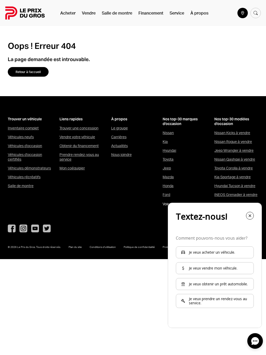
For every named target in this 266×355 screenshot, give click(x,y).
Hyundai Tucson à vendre (234, 186)
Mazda (168, 177)
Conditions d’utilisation (103, 246)
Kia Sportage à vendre (232, 177)
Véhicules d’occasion (25, 146)
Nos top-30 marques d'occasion (180, 121)
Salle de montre (117, 13)
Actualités (119, 146)
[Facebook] (12, 228)
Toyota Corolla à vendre (233, 168)
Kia (165, 142)
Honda (168, 186)
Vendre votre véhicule (77, 137)
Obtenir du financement (79, 146)
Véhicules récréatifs (24, 177)
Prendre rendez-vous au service (79, 157)
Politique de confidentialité (139, 246)
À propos (199, 13)
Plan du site (75, 246)
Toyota (168, 159)
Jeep (167, 168)
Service (177, 13)
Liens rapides (71, 119)
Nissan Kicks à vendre (232, 133)
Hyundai (169, 150)
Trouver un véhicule (25, 119)
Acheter (68, 13)
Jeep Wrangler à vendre (234, 150)
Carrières (119, 137)
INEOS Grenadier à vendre (235, 195)
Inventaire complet (23, 128)
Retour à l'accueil (28, 72)
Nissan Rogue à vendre (233, 142)
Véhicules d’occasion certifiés (25, 157)
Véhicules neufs (21, 137)
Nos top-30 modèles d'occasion (231, 121)
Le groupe (119, 128)
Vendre (89, 13)
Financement (150, 13)
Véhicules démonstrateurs (29, 168)
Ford (166, 195)
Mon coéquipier (72, 168)
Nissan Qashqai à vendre (234, 159)
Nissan (168, 133)
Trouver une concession (78, 128)
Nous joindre (121, 155)
